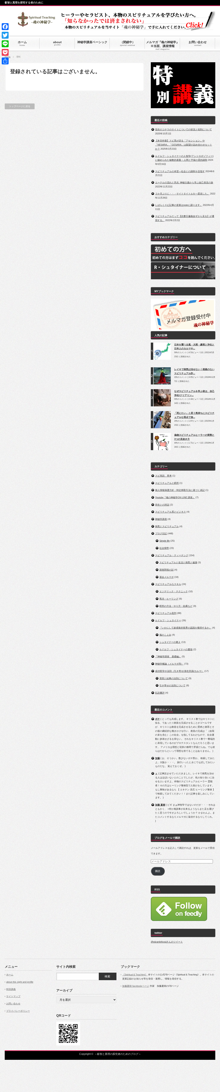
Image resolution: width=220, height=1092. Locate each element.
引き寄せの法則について (172, 685)
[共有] (5, 61)
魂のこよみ (165, 634)
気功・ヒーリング (168, 598)
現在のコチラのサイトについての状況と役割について (183, 129)
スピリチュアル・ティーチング (171, 555)
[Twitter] (5, 35)
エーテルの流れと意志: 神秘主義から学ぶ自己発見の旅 (184, 182)
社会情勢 (164, 548)
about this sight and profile (19, 982)
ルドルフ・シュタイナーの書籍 (175, 649)
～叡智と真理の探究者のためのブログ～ (118, 1054)
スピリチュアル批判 (165, 613)
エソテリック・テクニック (173, 591)
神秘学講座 (161, 519)
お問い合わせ (13, 1003)
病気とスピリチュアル (167, 526)
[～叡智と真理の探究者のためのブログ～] (36, 24)
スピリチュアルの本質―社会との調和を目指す (180, 171)
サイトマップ (13, 996)
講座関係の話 (166, 569)
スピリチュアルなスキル (168, 584)
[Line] (5, 43)
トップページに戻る (19, 106)
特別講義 (11, 989)
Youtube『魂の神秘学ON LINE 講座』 (175, 497)
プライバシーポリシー (18, 1011)
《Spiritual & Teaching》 (134, 974)
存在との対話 (162, 504)
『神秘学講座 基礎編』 (168, 656)
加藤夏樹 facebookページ (135, 986)
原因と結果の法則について (173, 678)
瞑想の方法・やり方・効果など (175, 606)
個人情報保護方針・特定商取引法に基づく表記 (180, 490)
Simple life (164, 540)
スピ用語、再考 (163, 475)
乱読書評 (160, 692)
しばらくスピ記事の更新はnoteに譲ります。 (178, 205)
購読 (157, 871)
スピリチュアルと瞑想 (167, 483)
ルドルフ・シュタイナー (168, 620)
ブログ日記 (161, 533)
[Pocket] (5, 52)
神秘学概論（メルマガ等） (169, 663)
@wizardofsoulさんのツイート (167, 941)
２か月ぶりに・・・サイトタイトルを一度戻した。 (182, 193)
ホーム (9, 974)
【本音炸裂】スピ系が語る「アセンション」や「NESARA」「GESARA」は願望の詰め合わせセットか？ (183, 144)
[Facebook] (5, 26)
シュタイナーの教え (170, 642)
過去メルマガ (166, 577)
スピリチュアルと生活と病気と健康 (178, 562)
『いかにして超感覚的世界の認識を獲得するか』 (185, 627)
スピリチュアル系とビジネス (170, 511)
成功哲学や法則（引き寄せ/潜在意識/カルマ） (179, 671)
